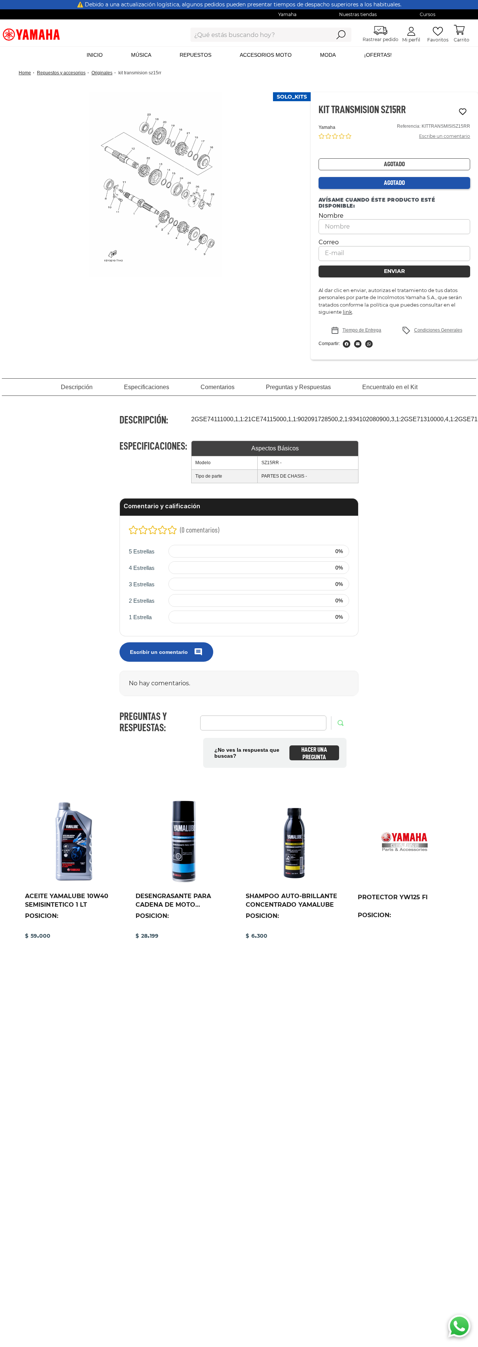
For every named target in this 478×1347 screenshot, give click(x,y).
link (347, 312)
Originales (101, 72)
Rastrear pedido (380, 39)
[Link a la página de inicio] (27, 73)
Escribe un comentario (444, 136)
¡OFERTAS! (378, 55)
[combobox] (254, 35)
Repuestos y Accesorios (61, 72)
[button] (155, 184)
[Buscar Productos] (340, 34)
